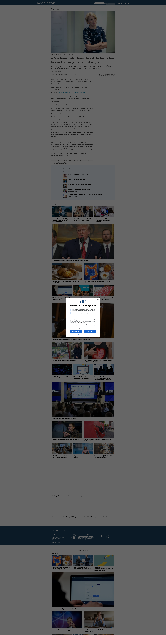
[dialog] (83, 317)
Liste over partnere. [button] (81, 322)
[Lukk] (98, 299)
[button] (83, 316)
